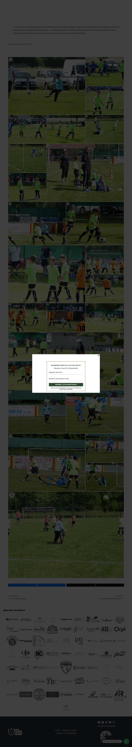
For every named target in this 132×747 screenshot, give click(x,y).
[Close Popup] (98, 355)
